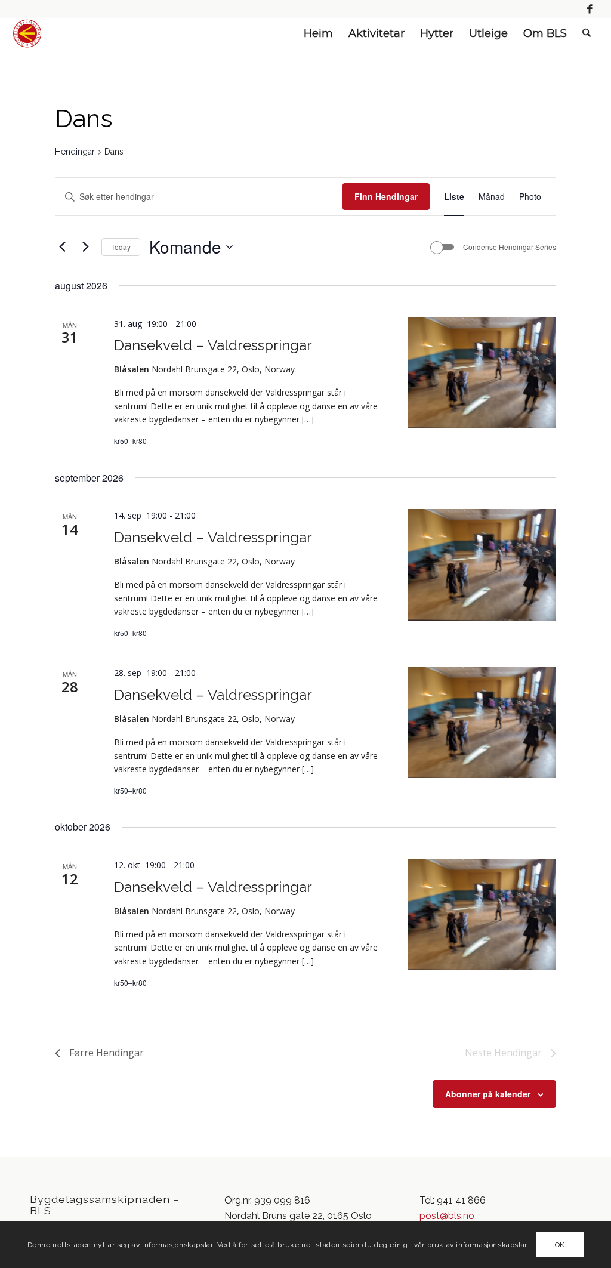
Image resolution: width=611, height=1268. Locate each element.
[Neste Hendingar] (85, 247)
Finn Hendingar (386, 196)
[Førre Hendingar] (62, 247)
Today (121, 247)
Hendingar (75, 151)
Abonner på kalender (487, 1094)
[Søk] (586, 33)
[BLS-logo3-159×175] (27, 33)
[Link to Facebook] (590, 9)
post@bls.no (446, 1215)
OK (560, 1245)
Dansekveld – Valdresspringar (213, 345)
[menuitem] (318, 33)
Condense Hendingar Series (509, 247)
